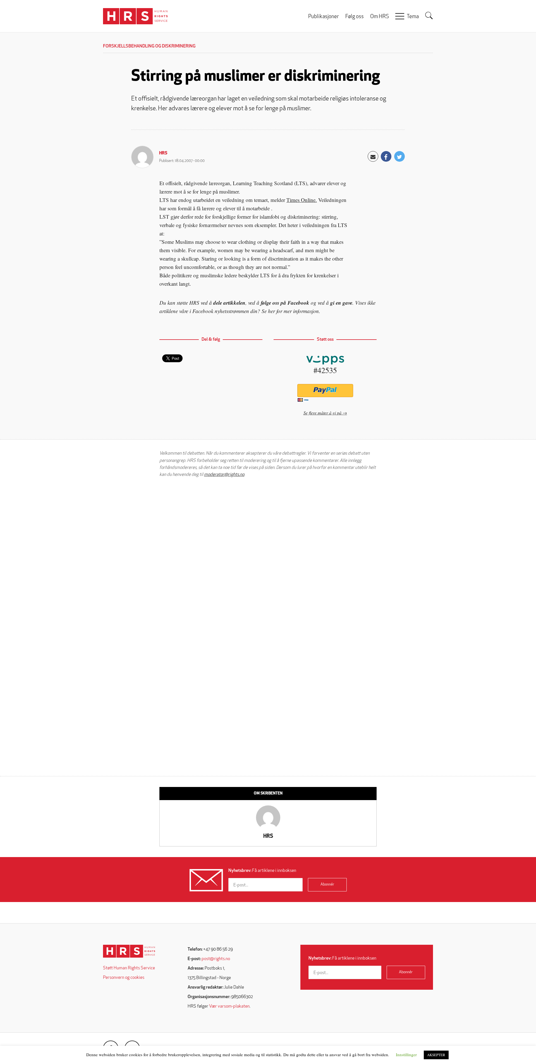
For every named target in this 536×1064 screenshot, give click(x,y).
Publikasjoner (323, 17)
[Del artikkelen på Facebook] (386, 156)
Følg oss (354, 17)
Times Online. (301, 199)
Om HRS (379, 17)
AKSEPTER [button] (436, 1054)
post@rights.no (216, 959)
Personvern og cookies (123, 977)
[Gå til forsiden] (129, 951)
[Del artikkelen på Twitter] (399, 156)
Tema (413, 17)
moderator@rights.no (224, 475)
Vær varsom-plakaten (229, 1006)
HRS (163, 153)
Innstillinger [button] (406, 1054)
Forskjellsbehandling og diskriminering (149, 46)
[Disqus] (268, 552)
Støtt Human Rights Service (129, 968)
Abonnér (327, 884)
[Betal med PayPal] (325, 390)
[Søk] (429, 16)
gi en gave (341, 302)
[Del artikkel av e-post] (373, 156)
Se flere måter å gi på (322, 413)
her (271, 310)
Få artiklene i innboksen (262, 871)
